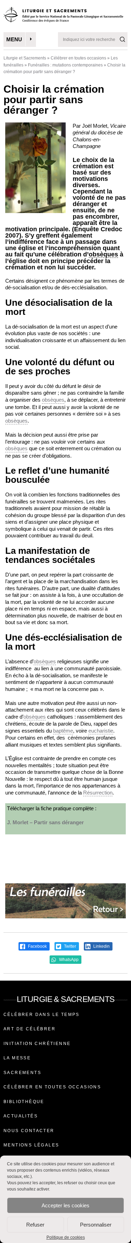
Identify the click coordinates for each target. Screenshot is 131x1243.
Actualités (20, 1116)
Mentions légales (31, 1145)
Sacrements (22, 1072)
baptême (63, 731)
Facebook (37, 946)
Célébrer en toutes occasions (78, 58)
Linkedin (101, 946)
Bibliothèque (23, 1101)
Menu (14, 39)
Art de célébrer (29, 1028)
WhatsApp (68, 959)
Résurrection (97, 793)
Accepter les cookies (65, 1205)
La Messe (17, 1057)
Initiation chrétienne (37, 1043)
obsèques (103, 254)
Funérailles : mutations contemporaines (65, 65)
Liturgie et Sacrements (24, 58)
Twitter (69, 946)
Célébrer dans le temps (41, 1014)
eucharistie (100, 731)
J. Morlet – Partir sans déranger (45, 822)
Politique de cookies (65, 1237)
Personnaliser (95, 1225)
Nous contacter (28, 1130)
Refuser (35, 1225)
